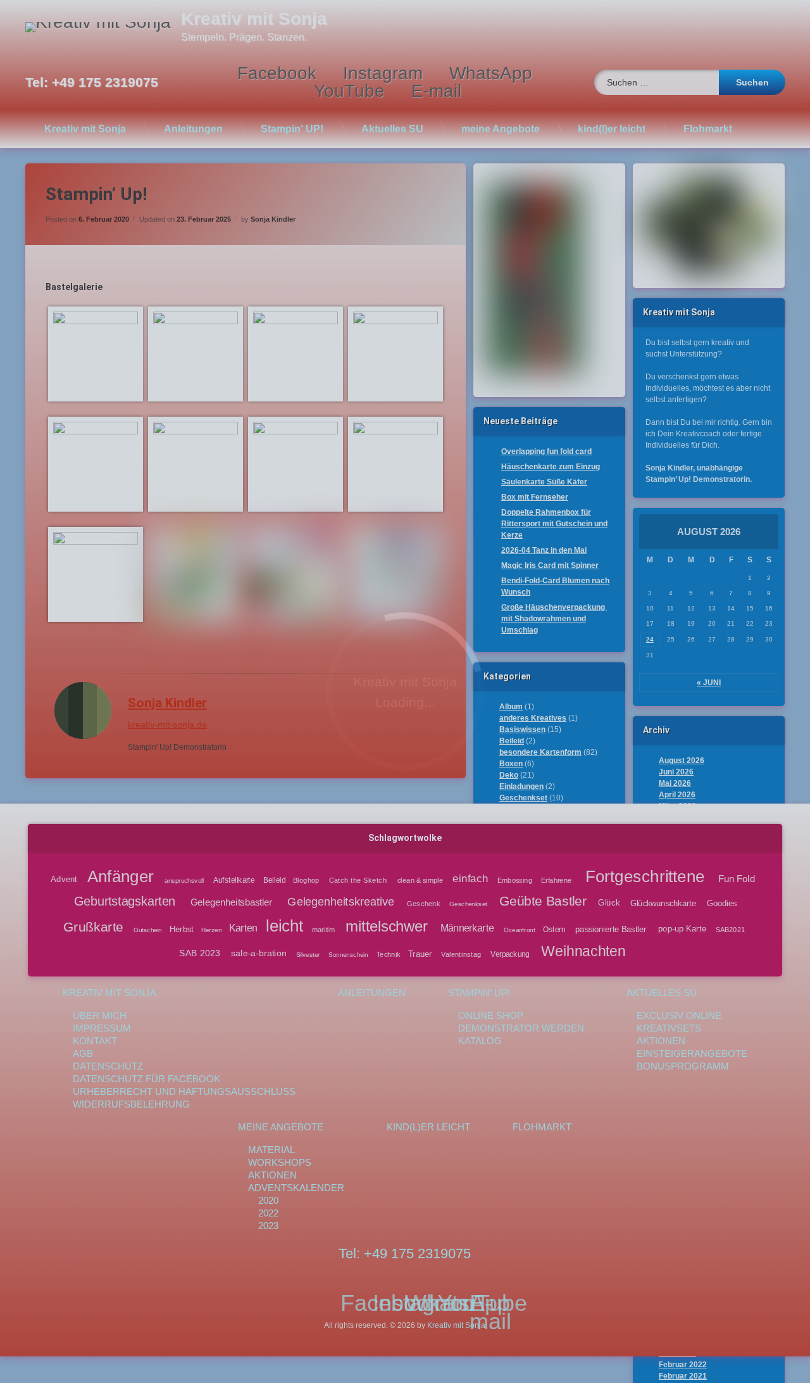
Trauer (420, 953)
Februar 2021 (683, 1376)
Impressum (102, 1028)
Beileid (511, 740)
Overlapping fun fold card (546, 451)
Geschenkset (523, 797)
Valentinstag (461, 954)
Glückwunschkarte (663, 903)
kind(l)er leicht (611, 128)
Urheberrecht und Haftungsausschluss (184, 1091)
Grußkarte (93, 926)
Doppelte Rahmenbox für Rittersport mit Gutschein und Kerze (554, 524)
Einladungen (521, 786)
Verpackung (509, 954)
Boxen (511, 763)
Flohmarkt (707, 128)
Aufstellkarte (234, 880)
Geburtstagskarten (124, 902)
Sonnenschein (348, 953)
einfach (471, 879)
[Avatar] (82, 710)
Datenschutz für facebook (146, 1078)
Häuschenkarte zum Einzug (550, 466)
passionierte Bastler (611, 929)
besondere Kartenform (540, 752)
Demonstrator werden (521, 1028)
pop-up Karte (682, 929)
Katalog (480, 1040)
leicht (284, 926)
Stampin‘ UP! (292, 128)
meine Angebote (500, 128)
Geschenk (423, 904)
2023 (268, 1225)
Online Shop (490, 1015)
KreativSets (669, 1028)
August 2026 (681, 760)
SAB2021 (730, 929)
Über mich (100, 1015)
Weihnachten (583, 951)
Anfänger (120, 876)
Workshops (279, 1162)
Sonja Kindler (273, 219)
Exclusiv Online (679, 1015)
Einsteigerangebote (692, 1053)
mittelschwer (387, 926)
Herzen (211, 929)
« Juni (709, 682)
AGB (83, 1053)
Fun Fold (737, 879)
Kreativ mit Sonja (85, 128)
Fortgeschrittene (645, 876)
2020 (268, 1200)
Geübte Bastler (543, 901)
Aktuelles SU (392, 128)
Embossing (515, 880)
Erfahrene (556, 880)
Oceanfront (519, 929)
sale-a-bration (259, 953)
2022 (268, 1213)
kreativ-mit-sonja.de (167, 724)
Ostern (554, 929)
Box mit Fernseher (534, 497)
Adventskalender (296, 1187)
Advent (64, 879)
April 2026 (677, 794)
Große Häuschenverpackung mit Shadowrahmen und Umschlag (554, 619)
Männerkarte (467, 928)
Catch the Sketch (358, 880)
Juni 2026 (676, 771)
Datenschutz (108, 1066)
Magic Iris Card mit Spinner (550, 565)
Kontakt (95, 1040)
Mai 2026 (675, 783)
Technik (389, 953)
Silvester (308, 953)
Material (271, 1149)
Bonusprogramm (683, 1066)
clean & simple (420, 880)
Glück (609, 903)
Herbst (182, 929)
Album (511, 706)
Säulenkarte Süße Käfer (544, 481)
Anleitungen (193, 128)
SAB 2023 (200, 953)
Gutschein (147, 929)
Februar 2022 (683, 1364)
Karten (243, 928)
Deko (508, 775)
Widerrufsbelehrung (131, 1104)
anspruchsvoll (184, 880)
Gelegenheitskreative (340, 901)
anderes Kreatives (532, 718)
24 (650, 639)
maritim (323, 929)
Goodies (722, 903)
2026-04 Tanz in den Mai (544, 550)
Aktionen (661, 1040)
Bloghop (307, 880)
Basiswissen (522, 729)
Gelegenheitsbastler (231, 902)
